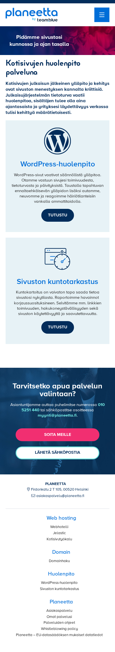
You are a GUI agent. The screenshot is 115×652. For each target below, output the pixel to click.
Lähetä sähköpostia (57, 452)
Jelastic (59, 533)
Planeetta (61, 602)
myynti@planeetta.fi (57, 415)
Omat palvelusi (59, 617)
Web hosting (61, 518)
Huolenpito (61, 574)
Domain (61, 552)
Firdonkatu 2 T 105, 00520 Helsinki (59, 489)
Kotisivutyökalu (59, 539)
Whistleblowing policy (59, 629)
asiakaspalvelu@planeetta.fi (60, 496)
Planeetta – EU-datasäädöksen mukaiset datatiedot (59, 635)
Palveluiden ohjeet (59, 623)
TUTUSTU (57, 215)
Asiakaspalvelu (59, 611)
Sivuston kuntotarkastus (59, 589)
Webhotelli (59, 527)
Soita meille (57, 435)
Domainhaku (59, 561)
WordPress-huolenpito (59, 583)
